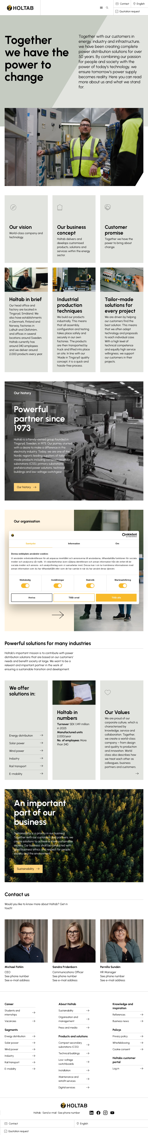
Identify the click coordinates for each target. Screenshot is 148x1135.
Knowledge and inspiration (123, 1006)
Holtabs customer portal (124, 1060)
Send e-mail (49, 1112)
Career (9, 1004)
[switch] (58, 585)
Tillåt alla (116, 597)
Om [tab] (117, 543)
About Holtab (67, 1004)
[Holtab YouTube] (112, 1112)
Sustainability (25, 869)
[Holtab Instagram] (105, 1112)
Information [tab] (74, 543)
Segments (11, 1030)
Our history (24, 487)
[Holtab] (20, 8)
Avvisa (31, 597)
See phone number (17, 976)
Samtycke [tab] (31, 543)
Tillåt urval (74, 597)
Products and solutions (73, 1036)
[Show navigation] (101, 8)
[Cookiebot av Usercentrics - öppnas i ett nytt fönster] (124, 535)
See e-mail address (17, 980)
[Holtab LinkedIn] (91, 1112)
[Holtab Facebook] (98, 1112)
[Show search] (107, 8)
